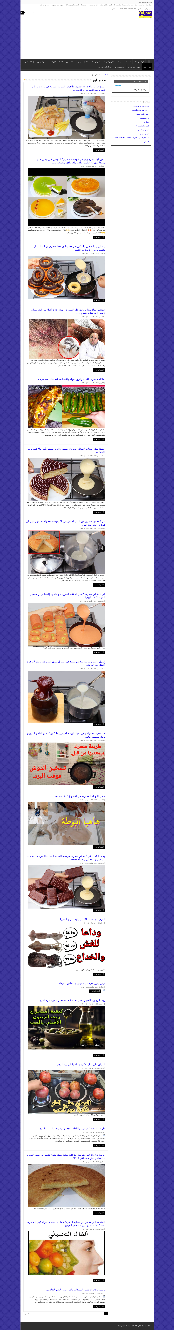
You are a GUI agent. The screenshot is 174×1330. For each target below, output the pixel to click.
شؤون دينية (52, 62)
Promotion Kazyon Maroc (123, 5)
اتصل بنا (83, 5)
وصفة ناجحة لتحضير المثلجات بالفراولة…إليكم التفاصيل (75, 1289)
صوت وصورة (41, 62)
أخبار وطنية (127, 62)
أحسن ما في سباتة (106, 5)
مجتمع (86, 62)
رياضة (119, 62)
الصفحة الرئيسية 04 (72, 5)
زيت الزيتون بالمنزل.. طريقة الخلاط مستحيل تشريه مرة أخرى (72, 1000)
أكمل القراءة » (99, 150)
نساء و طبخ (147, 67)
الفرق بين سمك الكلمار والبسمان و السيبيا (82, 919)
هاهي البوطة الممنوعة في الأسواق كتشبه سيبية (80, 796)
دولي (80, 62)
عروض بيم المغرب (58, 5)
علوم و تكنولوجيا (108, 62)
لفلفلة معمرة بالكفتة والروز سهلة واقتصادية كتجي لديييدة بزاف (71, 379)
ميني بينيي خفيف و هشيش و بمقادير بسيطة (82, 983)
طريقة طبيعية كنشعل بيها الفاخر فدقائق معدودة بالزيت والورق (72, 1128)
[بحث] (22, 12)
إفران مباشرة (93, 5)
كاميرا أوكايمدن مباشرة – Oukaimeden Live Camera (135, 9)
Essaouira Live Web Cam (143, 5)
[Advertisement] (87, 37)
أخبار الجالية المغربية (105, 67)
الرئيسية (149, 61)
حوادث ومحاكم (139, 62)
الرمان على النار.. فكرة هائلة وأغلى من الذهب (80, 1064)
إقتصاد (61, 62)
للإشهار (113, 9)
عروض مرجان (44, 5)
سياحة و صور (70, 62)
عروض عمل (95, 62)
